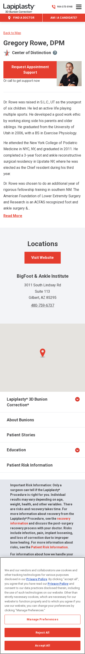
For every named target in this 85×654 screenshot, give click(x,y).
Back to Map (12, 33)
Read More (12, 216)
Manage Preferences (42, 619)
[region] (42, 605)
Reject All (42, 632)
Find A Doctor (23, 17)
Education (16, 449)
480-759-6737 (42, 305)
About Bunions (20, 419)
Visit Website (42, 257)
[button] (42, 353)
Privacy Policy (36, 579)
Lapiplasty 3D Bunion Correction (27, 402)
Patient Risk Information (30, 465)
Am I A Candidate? (63, 17)
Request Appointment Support (30, 70)
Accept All (42, 645)
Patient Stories (21, 434)
